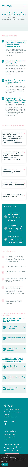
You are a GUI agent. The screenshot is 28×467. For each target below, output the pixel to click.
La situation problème (12, 327)
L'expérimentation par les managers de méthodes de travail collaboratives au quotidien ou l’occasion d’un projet (13, 155)
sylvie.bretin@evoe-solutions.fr (14, 447)
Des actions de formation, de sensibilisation (13, 195)
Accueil (7, 17)
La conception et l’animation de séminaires (13, 184)
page (6, 461)
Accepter (5, 464)
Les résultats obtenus (12, 349)
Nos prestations (17, 17)
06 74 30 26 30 (12, 450)
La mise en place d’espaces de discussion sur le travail (13, 171)
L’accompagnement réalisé (15, 338)
